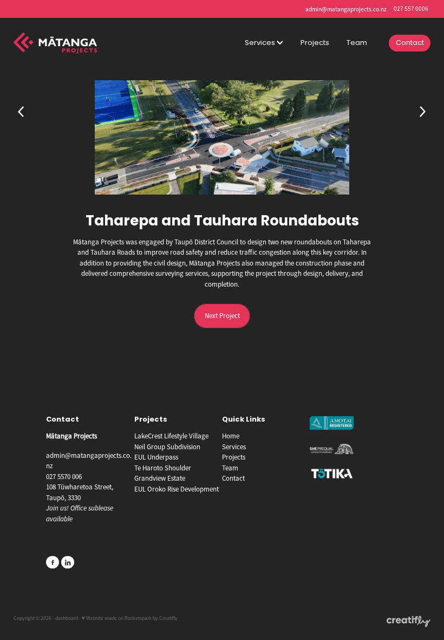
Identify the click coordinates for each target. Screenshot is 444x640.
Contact (410, 43)
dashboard (66, 618)
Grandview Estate (159, 478)
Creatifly (168, 618)
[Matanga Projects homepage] (55, 43)
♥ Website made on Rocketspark (117, 618)
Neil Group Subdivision (167, 446)
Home (230, 436)
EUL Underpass (156, 457)
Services (261, 43)
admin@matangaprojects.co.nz (346, 8)
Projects (315, 43)
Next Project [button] (222, 315)
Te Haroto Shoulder (162, 468)
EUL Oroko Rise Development (176, 489)
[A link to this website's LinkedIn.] (67, 562)
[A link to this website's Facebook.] (52, 562)
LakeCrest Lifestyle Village (171, 436)
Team (357, 43)
